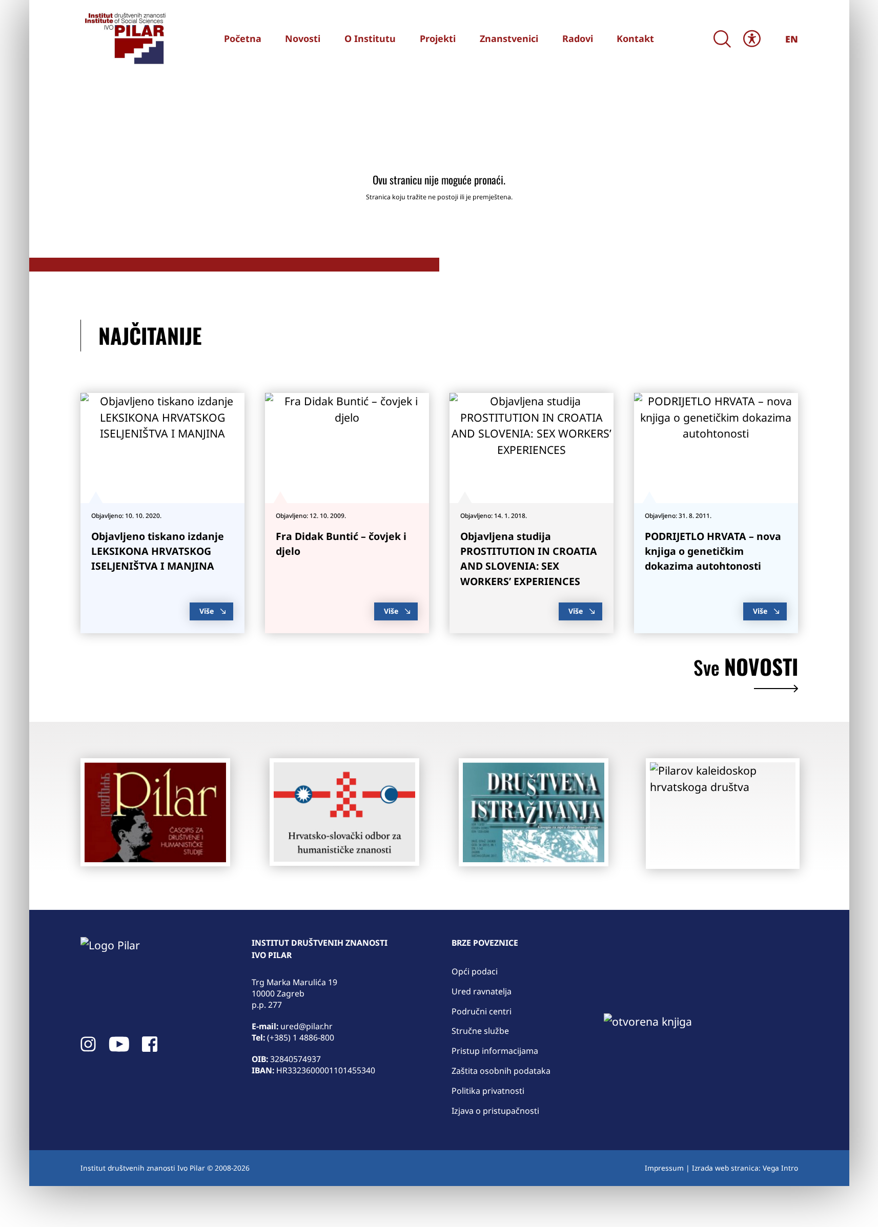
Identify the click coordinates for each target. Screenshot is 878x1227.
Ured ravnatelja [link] (482, 991)
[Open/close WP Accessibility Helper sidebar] (752, 39)
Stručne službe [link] (480, 1030)
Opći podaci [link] (475, 971)
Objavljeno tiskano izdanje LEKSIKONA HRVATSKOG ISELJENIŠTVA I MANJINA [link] (157, 551)
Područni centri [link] (482, 1011)
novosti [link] (745, 669)
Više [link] (206, 611)
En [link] (791, 39)
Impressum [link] (664, 1168)
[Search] (722, 39)
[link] (124, 38)
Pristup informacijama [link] (495, 1050)
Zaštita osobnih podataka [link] (501, 1070)
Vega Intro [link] (780, 1168)
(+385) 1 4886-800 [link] (300, 1037)
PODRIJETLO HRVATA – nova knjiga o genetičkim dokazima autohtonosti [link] (713, 551)
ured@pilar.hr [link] (306, 1026)
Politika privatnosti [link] (488, 1090)
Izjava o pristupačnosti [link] (495, 1110)
